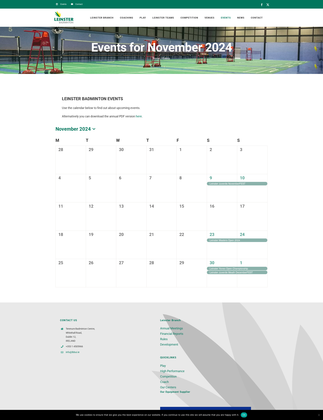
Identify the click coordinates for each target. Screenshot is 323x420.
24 (242, 234)
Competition (168, 376)
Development (169, 344)
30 (212, 262)
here (139, 116)
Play (163, 365)
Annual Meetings (171, 328)
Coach (164, 382)
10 (242, 177)
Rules (164, 339)
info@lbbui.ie (72, 352)
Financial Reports (171, 333)
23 (212, 234)
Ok (243, 414)
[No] (318, 415)
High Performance (172, 371)
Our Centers (168, 387)
